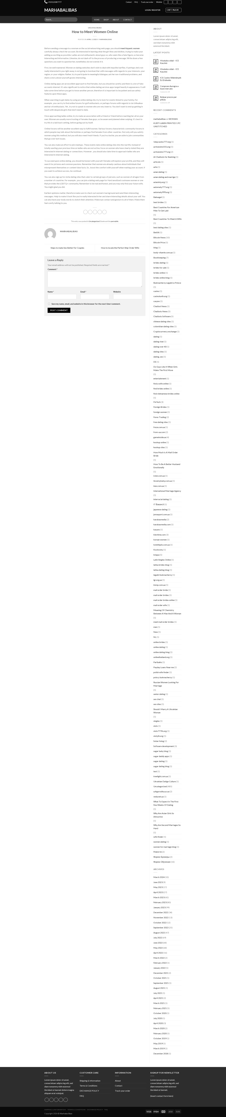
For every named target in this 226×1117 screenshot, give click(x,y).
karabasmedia (159, 519)
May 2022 (158, 947)
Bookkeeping (159, 257)
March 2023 (159, 897)
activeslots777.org (161, 152)
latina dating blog (161, 570)
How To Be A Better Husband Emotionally (166, 466)
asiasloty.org (159, 182)
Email (83, 292)
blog (155, 247)
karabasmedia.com (162, 524)
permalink (114, 221)
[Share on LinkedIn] (104, 212)
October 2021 (159, 978)
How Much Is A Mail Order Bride (165, 454)
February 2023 (160, 902)
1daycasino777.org (162, 141)
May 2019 (158, 1043)
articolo (156, 162)
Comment (52, 269)
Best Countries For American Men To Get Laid (166, 209)
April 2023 (158, 892)
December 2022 (160, 912)
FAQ (136, 2)
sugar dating (159, 761)
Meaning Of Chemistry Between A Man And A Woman (167, 612)
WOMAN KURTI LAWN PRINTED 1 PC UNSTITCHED (167, 123)
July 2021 (157, 993)
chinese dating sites (162, 321)
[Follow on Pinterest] (65, 1100)
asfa (155, 167)
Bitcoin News (159, 237)
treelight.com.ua (160, 776)
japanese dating (160, 509)
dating (156, 336)
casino (156, 291)
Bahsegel (157, 197)
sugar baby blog (160, 751)
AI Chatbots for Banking (164, 157)
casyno (156, 301)
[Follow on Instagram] (170, 2)
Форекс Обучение (161, 862)
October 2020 (159, 1013)
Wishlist (159, 2)
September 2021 (160, 983)
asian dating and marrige (164, 177)
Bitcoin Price (159, 242)
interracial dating (161, 499)
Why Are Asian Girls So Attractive (163, 815)
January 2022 (159, 968)
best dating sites (160, 227)
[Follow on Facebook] (166, 2)
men (155, 627)
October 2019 (159, 1038)
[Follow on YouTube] (179, 2)
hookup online (159, 442)
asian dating (158, 172)
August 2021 (159, 988)
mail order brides (161, 595)
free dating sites (160, 422)
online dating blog (161, 652)
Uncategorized (95, 28)
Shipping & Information (90, 1080)
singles (156, 721)
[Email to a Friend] (95, 212)
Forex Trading (159, 417)
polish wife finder (161, 672)
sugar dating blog (161, 766)
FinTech (156, 402)
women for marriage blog (164, 847)
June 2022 (158, 942)
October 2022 (159, 922)
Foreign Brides (159, 407)
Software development (163, 746)
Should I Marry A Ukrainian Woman (165, 711)
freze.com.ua (159, 427)
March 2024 (159, 877)
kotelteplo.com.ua (161, 544)
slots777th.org (160, 731)
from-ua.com (159, 432)
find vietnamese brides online (166, 393)
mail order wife (160, 605)
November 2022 (160, 917)
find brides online (161, 388)
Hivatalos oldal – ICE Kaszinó (169, 61)
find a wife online (160, 383)
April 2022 (158, 952)
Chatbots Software (162, 316)
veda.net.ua (158, 796)
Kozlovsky (158, 549)
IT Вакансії (158, 504)
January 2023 (159, 907)
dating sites (158, 351)
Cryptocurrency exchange (165, 331)
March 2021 (159, 1003)
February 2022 (160, 962)
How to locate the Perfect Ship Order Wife (120, 248)
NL (154, 637)
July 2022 (157, 937)
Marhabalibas (55, 10)
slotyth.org (158, 736)
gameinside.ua (159, 437)
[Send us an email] (61, 1100)
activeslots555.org (161, 146)
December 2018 (160, 1053)
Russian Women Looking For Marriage (166, 684)
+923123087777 (54, 2)
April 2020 (158, 1023)
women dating (159, 841)
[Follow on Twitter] (56, 1100)
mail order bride (160, 590)
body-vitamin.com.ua (162, 252)
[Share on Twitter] (90, 212)
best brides (158, 202)
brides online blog (161, 277)
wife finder (158, 836)
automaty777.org (161, 187)
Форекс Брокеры (161, 857)
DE (154, 361)
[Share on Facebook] (85, 212)
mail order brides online (163, 600)
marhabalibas (105, 39)
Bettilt (156, 232)
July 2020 (157, 1018)
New (155, 632)
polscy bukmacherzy (162, 677)
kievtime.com (159, 534)
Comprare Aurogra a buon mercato (169, 87)
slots (155, 726)
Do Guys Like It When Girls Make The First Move (165, 368)
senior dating (159, 694)
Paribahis (157, 662)
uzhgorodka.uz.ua (161, 791)
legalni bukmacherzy (162, 575)
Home (96, 20)
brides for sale (159, 267)
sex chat (157, 699)
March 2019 (159, 1048)
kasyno (156, 529)
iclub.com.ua (159, 475)
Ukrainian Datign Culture (164, 781)
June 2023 (158, 882)
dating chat (158, 341)
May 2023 (158, 887)
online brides (159, 642)
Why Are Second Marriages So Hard (167, 827)
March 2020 (159, 1028)
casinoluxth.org (160, 296)
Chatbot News (160, 306)
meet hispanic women (130, 48)
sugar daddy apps (161, 756)
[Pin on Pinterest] (100, 212)
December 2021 (160, 973)
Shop (106, 20)
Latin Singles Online (162, 559)
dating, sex (158, 356)
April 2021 (158, 998)
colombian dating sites (163, 326)
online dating (159, 647)
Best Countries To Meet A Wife (167, 219)
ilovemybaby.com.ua (162, 481)
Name (51, 292)
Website (117, 292)
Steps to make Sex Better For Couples (67, 248)
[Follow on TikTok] (175, 2)
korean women (160, 539)
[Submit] (75, 19)
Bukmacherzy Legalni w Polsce (167, 283)
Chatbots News (160, 311)
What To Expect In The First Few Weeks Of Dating (165, 803)
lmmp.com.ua (159, 585)
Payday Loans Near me (163, 667)
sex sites (157, 704)
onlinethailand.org (161, 657)
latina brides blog (161, 565)
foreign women (160, 412)
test (155, 771)
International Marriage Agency (167, 491)
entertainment (159, 378)
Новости (157, 852)
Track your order (147, 2)
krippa (156, 554)
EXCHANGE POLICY (89, 1090)
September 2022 (160, 927)
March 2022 (159, 958)
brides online (159, 272)
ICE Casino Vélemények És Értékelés (170, 78)
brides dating (159, 262)
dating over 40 (159, 346)
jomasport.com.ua (161, 514)
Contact (129, 2)
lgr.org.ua (157, 580)
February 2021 (160, 1008)
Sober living (158, 741)
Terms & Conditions (88, 1085)
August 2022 (159, 932)
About (116, 20)
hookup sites (159, 447)
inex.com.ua (158, 486)
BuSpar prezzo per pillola (168, 98)
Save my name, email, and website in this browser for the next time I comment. (86, 304)
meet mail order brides (163, 622)
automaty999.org (161, 192)
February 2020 (160, 1033)
